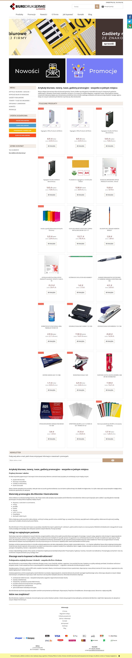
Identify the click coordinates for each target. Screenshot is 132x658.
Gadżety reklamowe (16, 98)
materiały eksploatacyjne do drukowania (47, 541)
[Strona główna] (28, 7)
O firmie (64, 611)
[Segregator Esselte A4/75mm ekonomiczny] (109, 119)
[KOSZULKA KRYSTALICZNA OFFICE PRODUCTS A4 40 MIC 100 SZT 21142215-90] (51, 265)
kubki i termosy (17, 512)
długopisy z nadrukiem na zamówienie (24, 502)
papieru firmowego (74, 93)
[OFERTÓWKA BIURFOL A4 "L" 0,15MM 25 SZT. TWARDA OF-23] (80, 412)
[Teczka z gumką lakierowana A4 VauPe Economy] (51, 216)
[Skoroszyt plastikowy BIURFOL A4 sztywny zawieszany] (109, 412)
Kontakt (64, 621)
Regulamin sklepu (65, 613)
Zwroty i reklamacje (64, 618)
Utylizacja (64, 626)
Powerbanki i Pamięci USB (22, 130)
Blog (64, 628)
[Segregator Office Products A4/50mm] (51, 119)
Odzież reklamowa (22, 120)
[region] (66, 37)
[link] (66, 37)
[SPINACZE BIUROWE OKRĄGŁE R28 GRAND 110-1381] (51, 412)
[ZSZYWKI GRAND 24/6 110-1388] (51, 363)
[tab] (64, 53)
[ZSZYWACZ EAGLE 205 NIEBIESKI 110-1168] (109, 314)
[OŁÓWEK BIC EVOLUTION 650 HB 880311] (80, 265)
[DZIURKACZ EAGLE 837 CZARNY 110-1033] (80, 314)
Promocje (12, 109)
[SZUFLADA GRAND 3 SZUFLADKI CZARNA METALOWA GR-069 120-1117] (80, 216)
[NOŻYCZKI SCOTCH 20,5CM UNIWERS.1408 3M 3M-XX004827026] (109, 363)
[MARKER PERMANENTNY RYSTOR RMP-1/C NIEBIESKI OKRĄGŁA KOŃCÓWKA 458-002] (109, 265)
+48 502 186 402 (95, 648)
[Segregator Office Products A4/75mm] (80, 119)
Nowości (12, 106)
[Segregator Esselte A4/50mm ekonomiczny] (51, 168)
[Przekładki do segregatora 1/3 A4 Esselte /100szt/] (80, 168)
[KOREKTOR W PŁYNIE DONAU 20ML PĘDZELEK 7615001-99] (51, 314)
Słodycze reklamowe (22, 135)
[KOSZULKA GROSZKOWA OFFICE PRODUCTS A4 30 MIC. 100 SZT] (109, 168)
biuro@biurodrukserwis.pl (96, 650)
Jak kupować (64, 623)
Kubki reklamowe (22, 125)
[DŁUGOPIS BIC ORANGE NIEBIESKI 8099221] (109, 216)
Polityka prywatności (65, 616)
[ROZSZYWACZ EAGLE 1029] (80, 363)
